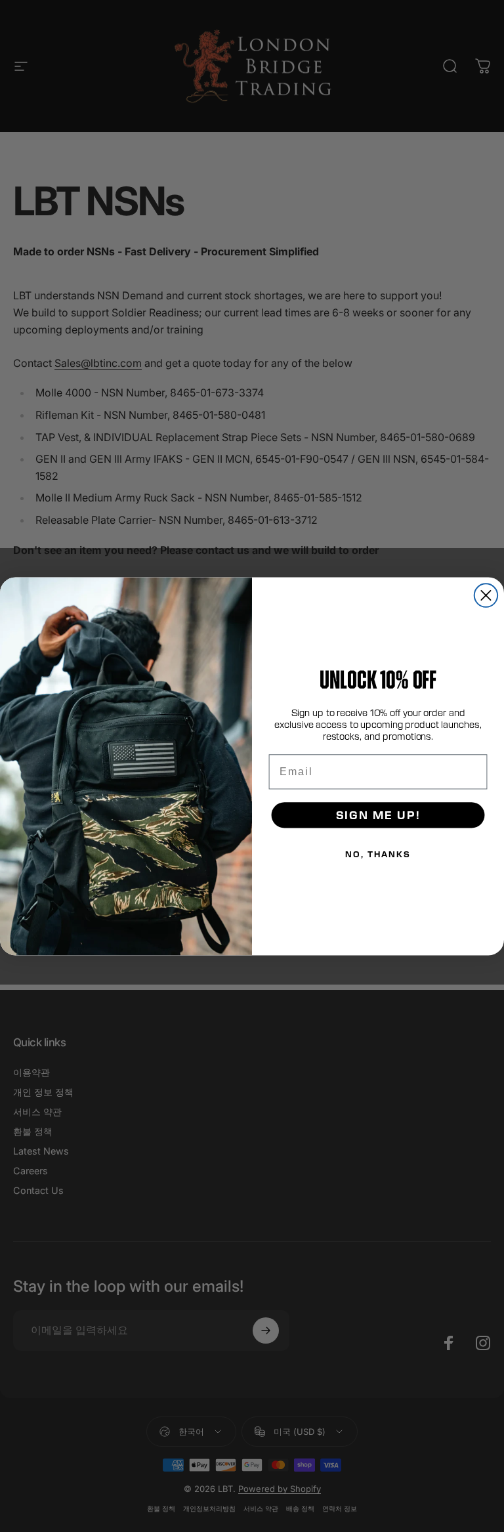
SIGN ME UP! (378, 815)
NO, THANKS (377, 854)
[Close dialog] (485, 595)
